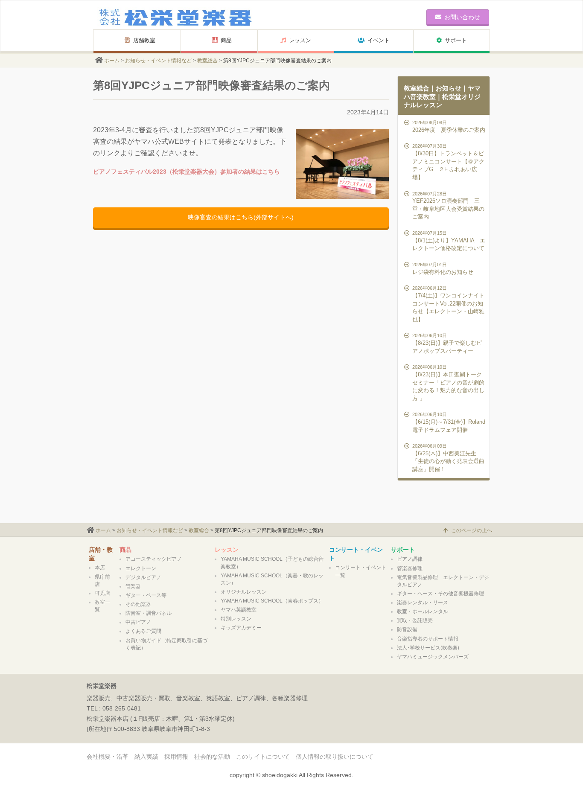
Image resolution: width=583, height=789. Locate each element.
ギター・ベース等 (145, 595)
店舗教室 (144, 40)
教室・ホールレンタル (422, 611)
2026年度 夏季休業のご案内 (448, 126)
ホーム (112, 61)
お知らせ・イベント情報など (158, 61)
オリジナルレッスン (244, 592)
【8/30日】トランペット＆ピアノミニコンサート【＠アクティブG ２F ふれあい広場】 (448, 161)
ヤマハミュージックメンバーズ (433, 657)
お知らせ (448, 88)
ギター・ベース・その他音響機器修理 (440, 594)
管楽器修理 (410, 568)
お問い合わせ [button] (462, 17)
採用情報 (176, 756)
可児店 (102, 593)
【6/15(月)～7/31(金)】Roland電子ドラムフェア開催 (448, 422)
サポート (456, 40)
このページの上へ (471, 530)
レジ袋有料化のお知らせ (442, 268)
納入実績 (146, 756)
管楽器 (133, 586)
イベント (378, 40)
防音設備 (407, 629)
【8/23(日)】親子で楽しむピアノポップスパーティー (447, 343)
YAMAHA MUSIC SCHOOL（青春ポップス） (272, 601)
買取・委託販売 (415, 620)
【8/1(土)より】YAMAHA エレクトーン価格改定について (448, 240)
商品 (229, 40)
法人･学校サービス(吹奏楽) (428, 648)
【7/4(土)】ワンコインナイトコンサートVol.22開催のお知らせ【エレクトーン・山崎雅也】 (448, 303)
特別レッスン (236, 619)
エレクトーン (140, 568)
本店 (100, 568)
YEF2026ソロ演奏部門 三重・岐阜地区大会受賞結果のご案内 (448, 205)
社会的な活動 (212, 756)
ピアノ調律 (410, 559)
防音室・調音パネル (148, 613)
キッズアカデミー (241, 628)
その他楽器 (138, 604)
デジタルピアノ (143, 577)
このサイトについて (263, 756)
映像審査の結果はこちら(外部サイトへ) (241, 217)
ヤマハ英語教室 (239, 610)
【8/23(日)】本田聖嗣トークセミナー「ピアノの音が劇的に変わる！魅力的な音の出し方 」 (448, 382)
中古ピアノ (138, 622)
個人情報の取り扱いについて (334, 756)
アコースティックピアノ (153, 559)
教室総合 (207, 61)
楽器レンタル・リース (422, 603)
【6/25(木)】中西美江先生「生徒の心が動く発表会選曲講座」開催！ (448, 457)
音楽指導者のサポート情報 (427, 639)
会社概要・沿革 (107, 756)
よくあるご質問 (143, 631)
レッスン (300, 40)
